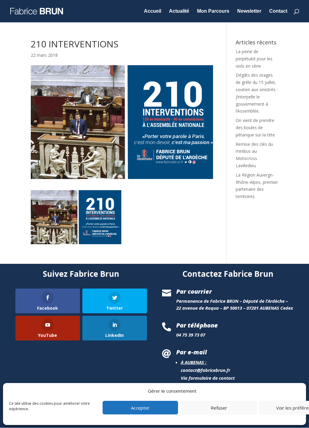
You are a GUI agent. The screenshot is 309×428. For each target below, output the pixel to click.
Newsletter (249, 11)
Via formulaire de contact (208, 378)
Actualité (179, 11)
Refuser (219, 408)
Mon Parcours (213, 11)
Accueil (152, 11)
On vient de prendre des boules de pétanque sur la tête (255, 127)
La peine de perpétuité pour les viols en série (254, 59)
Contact (278, 11)
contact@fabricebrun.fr (205, 370)
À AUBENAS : (193, 362)
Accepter (140, 408)
